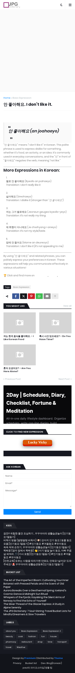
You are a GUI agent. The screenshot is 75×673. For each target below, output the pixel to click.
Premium (30, 658)
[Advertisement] (37, 50)
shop (40, 641)
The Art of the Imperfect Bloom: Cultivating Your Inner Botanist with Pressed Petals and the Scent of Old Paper (36, 583)
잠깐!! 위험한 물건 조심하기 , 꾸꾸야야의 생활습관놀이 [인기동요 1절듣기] (37, 535)
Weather (21, 647)
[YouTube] (10, 279)
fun (43, 636)
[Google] (41, 275)
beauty (9, 636)
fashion (32, 636)
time (50, 641)
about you (11, 631)
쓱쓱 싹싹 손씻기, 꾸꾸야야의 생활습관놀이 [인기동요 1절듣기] (36, 547)
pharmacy (11, 641)
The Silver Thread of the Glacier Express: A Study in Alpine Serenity (33, 605)
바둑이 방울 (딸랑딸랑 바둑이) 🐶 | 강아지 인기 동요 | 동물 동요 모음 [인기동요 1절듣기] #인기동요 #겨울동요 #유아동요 (37, 542)
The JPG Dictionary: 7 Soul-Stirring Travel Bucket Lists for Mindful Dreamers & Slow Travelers (37, 612)
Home (6, 97)
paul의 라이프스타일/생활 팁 (37, 667)
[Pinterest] (31, 296)
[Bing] (53, 275)
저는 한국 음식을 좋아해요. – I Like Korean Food (18, 338)
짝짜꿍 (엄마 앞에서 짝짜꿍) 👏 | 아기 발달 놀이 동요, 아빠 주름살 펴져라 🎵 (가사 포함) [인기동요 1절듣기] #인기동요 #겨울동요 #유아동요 (37, 554)
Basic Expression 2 (52, 631)
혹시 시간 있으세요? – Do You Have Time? (55, 338)
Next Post (64, 379)
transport (62, 641)
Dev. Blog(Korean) (51, 663)
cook (20, 636)
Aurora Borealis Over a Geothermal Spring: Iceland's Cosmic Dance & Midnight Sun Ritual (34, 592)
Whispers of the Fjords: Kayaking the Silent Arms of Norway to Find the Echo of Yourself (34, 598)
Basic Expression (22, 97)
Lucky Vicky (37, 442)
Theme (58, 658)
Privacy (17, 663)
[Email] (47, 296)
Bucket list (31, 663)
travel (8, 647)
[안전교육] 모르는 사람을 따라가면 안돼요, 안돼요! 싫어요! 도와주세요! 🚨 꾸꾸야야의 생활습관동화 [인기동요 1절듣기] (37, 562)
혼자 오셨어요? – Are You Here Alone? (17, 370)
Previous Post (13, 379)
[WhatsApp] (39, 296)
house (53, 636)
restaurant (26, 641)
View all (67, 305)
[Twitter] (23, 296)
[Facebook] (15, 296)
